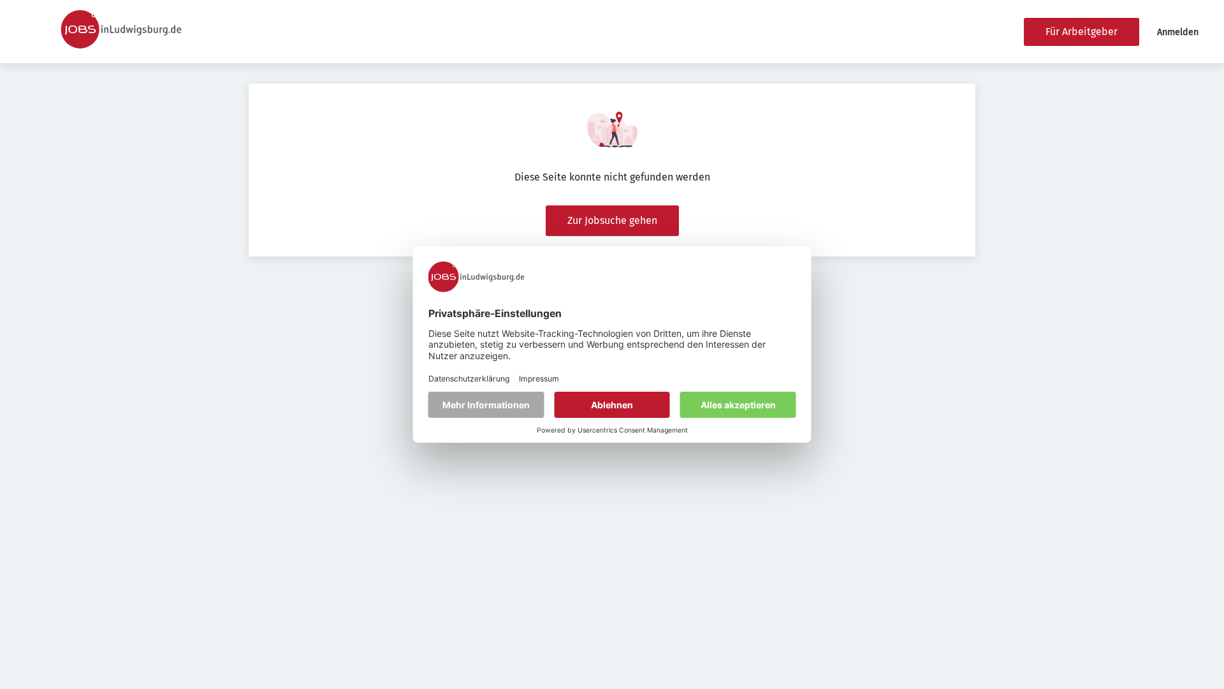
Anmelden (1177, 32)
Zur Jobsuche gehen (612, 220)
